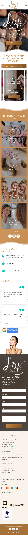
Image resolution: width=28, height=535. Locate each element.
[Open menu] (2, 5)
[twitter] (14, 236)
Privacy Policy (19, 526)
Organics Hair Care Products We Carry (14, 222)
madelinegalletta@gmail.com (13, 270)
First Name (4, 387)
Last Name (4, 394)
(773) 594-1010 (10, 263)
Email (3, 408)
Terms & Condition (10, 526)
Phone (3, 401)
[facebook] (10, 236)
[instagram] (18, 236)
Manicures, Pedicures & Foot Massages (14, 140)
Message (4, 415)
